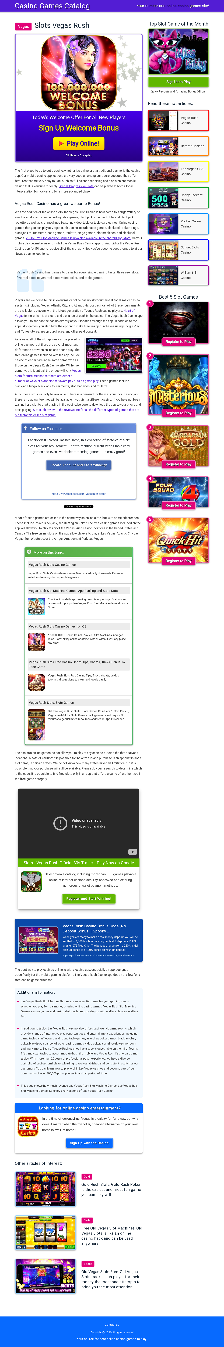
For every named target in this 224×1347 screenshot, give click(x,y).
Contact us (112, 1324)
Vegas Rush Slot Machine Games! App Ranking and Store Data (73, 591)
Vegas (23, 26)
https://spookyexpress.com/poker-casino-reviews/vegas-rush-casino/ (98, 955)
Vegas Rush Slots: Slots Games (51, 702)
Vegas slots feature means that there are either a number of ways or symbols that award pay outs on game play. (57, 376)
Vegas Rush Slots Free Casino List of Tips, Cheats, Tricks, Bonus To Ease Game (77, 664)
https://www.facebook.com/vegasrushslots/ (79, 494)
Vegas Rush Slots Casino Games (52, 564)
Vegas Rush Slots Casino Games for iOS (57, 626)
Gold (87, 1176)
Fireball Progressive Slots (76, 186)
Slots (87, 1220)
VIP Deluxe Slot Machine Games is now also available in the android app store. (78, 238)
